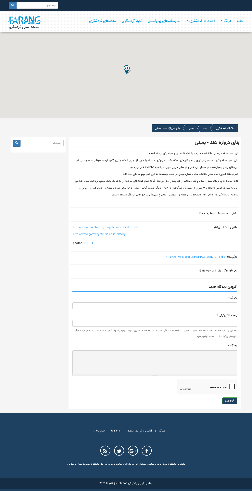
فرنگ (226, 21)
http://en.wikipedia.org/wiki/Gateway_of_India (195, 257)
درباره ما (115, 431)
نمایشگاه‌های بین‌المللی (164, 21)
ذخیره (228, 401)
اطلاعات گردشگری (201, 21)
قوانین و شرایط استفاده (139, 431)
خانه (240, 21)
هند (205, 128)
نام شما (232, 298)
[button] (127, 69)
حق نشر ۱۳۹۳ (108, 483)
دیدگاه (232, 345)
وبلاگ (162, 431)
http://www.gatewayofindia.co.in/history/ (100, 234)
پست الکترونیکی (227, 315)
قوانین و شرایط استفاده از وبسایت (98, 464)
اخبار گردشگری (132, 21)
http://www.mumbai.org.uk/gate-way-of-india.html (105, 227)
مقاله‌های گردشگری (102, 21)
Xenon (123, 483)
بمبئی (191, 128)
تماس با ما (99, 431)
